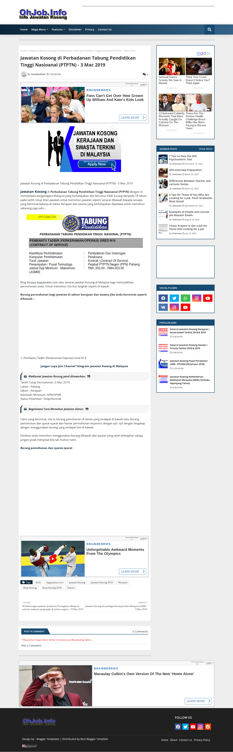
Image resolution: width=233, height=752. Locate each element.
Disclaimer (75, 29)
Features (57, 29)
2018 (38, 582)
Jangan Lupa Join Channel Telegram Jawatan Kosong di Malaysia (84, 366)
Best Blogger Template (94, 739)
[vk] (163, 307)
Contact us (185, 740)
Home (24, 29)
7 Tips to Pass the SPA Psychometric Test (183, 158)
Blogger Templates (48, 739)
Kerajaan (123, 582)
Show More (205, 149)
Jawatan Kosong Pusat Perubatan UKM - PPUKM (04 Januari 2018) (189, 362)
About (173, 740)
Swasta (33, 50)
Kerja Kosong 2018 (51, 587)
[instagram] (196, 298)
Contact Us (105, 29)
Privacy (89, 29)
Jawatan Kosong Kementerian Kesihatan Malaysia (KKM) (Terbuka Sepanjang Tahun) (190, 380)
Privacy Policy (202, 740)
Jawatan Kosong (33, 191)
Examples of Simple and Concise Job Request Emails (189, 213)
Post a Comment (31, 645)
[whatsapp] (185, 298)
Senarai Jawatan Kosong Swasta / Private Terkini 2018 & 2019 (189, 346)
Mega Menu (38, 29)
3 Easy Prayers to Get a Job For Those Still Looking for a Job (188, 227)
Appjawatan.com (47, 282)
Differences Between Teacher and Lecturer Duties (190, 182)
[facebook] (163, 298)
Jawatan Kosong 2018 (102, 582)
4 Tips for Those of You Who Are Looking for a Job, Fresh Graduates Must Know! (190, 198)
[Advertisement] (84, 330)
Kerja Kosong (30, 587)
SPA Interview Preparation (185, 170)
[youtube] (207, 298)
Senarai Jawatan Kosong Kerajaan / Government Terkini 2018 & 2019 (190, 330)
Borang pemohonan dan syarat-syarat (46, 448)
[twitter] (174, 298)
